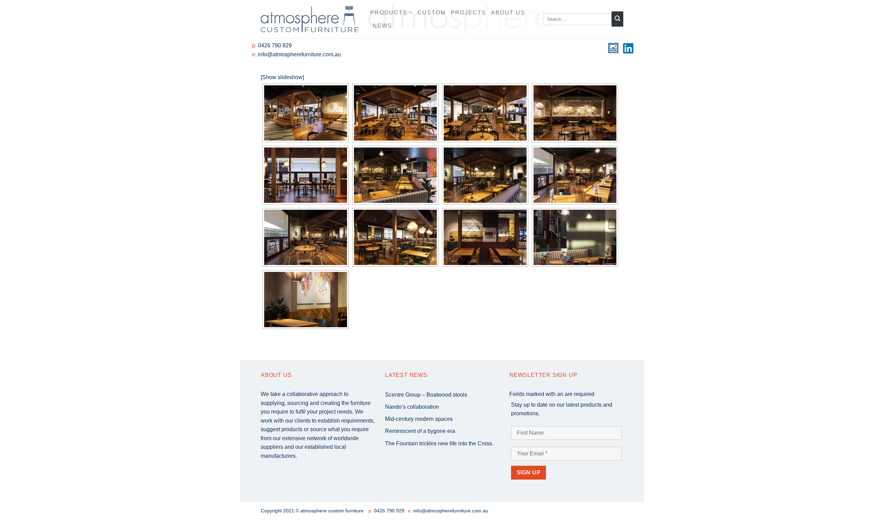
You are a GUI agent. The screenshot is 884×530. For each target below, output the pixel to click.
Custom (431, 13)
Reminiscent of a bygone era (420, 431)
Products (388, 13)
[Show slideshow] (282, 77)
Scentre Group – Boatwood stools (426, 395)
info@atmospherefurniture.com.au (299, 54)
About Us (508, 13)
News (382, 26)
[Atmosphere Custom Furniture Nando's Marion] (305, 113)
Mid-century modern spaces (419, 419)
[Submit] (617, 19)
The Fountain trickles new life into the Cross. (439, 443)
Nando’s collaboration (412, 407)
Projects (468, 13)
